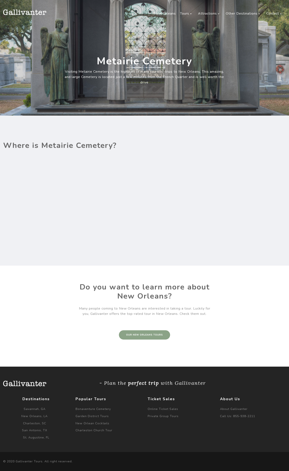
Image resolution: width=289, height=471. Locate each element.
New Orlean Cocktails (92, 423)
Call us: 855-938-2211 (237, 416)
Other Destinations (242, 13)
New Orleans (165, 13)
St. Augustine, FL (36, 438)
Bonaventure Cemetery (93, 409)
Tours (185, 13)
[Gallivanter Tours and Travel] (24, 12)
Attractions (208, 13)
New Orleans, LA (34, 416)
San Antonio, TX (34, 430)
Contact (273, 13)
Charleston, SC (34, 423)
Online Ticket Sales (163, 409)
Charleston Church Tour (94, 430)
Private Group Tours (163, 416)
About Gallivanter (234, 409)
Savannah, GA (34, 409)
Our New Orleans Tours (144, 334)
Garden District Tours (92, 416)
